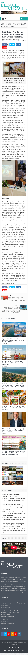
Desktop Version (9, 650)
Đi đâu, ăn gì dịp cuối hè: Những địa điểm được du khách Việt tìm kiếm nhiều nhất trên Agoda (13, 408)
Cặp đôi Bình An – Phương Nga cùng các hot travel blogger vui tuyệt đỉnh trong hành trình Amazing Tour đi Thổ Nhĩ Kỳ (11, 310)
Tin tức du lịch (7, 40)
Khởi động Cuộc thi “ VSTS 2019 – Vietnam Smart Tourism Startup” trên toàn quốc (16, 299)
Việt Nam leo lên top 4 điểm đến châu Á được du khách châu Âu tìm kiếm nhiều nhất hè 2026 (13, 363)
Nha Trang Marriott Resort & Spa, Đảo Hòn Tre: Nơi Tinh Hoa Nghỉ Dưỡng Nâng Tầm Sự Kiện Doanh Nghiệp (14, 513)
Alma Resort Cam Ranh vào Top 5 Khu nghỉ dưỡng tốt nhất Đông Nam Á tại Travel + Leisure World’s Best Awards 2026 (13, 524)
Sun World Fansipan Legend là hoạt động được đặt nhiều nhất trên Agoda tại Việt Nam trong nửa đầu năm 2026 (13, 453)
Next (16, 305)
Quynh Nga (9, 39)
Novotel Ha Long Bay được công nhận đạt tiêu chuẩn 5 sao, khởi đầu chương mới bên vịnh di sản (14, 530)
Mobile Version (20, 650)
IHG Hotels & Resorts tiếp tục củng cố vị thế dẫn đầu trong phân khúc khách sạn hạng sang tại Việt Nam (13, 430)
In (20, 40)
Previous (12, 296)
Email (24, 40)
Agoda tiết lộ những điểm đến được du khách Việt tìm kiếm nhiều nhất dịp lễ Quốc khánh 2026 (13, 340)
